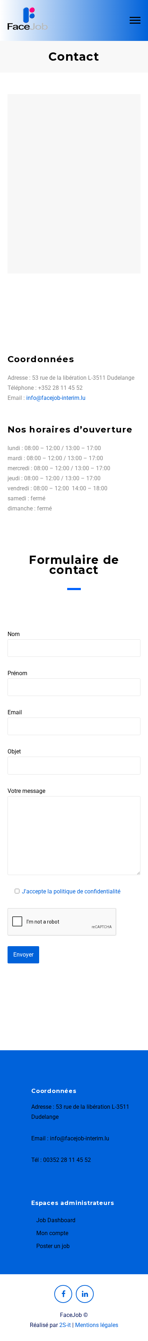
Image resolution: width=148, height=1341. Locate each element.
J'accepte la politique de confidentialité (71, 891)
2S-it (65, 1325)
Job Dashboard (55, 1220)
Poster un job (53, 1246)
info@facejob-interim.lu (55, 397)
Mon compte (52, 1233)
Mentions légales (96, 1325)
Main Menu (135, 20)
